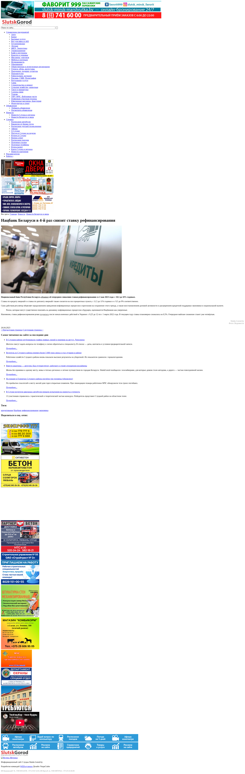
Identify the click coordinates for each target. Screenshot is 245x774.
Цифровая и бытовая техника (24, 99)
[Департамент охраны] (16, 685)
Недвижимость (17, 62)
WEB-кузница (26, 766)
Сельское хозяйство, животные (24, 87)
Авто (13, 34)
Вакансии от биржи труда (22, 124)
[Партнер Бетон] (20, 551)
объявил (45, 297)
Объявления (11, 106)
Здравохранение (18, 50)
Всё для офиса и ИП (20, 41)
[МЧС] (16, 666)
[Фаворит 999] (81, 18)
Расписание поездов (20, 140)
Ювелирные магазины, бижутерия (26, 101)
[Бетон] (20, 486)
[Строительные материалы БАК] (27, 212)
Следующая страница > (33, 330)
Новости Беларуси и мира (22, 117)
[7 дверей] (27, 176)
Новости (10, 112)
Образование (17, 64)
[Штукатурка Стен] (20, 616)
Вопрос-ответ (17, 138)
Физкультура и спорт (20, 103)
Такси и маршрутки (19, 90)
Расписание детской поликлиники (26, 126)
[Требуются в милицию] (16, 711)
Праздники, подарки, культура (24, 71)
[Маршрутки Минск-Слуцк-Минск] (20, 454)
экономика (43, 410)
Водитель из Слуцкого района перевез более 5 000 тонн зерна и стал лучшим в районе (44, 353)
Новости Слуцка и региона (23, 115)
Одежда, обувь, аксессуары (23, 69)
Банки (14, 37)
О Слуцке (15, 131)
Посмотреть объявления (21, 110)
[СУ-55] (20, 584)
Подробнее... (11, 348)
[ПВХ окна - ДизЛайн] (27, 194)
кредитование (7, 410)
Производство (17, 73)
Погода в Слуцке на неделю (23, 133)
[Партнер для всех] (20, 519)
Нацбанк (17, 410)
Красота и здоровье (19, 55)
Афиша (14, 129)
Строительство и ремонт (22, 85)
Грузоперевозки (18, 44)
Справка (10, 119)
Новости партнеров (19, 152)
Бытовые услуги (18, 39)
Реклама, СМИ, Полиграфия (23, 78)
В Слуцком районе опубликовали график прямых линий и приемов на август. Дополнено (45, 340)
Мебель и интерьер (19, 60)
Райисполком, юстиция (21, 76)
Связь (13, 83)
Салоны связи (17, 92)
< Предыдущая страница (11, 330)
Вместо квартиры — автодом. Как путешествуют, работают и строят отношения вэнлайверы (46, 366)
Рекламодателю (13, 154)
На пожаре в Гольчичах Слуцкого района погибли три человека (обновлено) (39, 379)
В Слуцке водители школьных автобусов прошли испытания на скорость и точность (43, 392)
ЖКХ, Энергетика (19, 48)
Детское (14, 46)
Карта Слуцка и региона (22, 149)
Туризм (14, 94)
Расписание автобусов (21, 122)
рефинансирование (30, 410)
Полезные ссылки (19, 142)
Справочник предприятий (17, 32)
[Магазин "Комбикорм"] (20, 648)
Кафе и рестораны (19, 53)
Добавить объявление (20, 108)
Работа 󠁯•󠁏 (9, 156)
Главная (13, 214)
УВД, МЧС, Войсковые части (24, 96)
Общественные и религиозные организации (30, 67)
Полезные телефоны (20, 145)
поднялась (44, 314)
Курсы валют (17, 147)
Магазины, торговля (20, 57)
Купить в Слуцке (18, 135)
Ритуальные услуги (19, 80)
